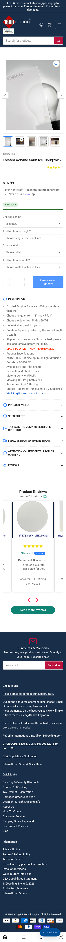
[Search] (58, 40)
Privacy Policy (11, 849)
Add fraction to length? (17, 231)
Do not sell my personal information (25, 864)
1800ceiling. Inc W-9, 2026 (18, 883)
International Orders (15, 893)
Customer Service (14, 816)
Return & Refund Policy (16, 854)
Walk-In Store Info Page (17, 874)
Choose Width (11, 245)
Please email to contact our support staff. (28, 693)
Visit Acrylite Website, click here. (26, 393)
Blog (5, 831)
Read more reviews (33, 610)
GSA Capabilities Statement (20, 756)
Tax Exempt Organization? (18, 792)
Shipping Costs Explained (18, 821)
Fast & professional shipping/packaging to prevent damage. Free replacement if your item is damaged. (33, 6)
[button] (30, 600)
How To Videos (12, 811)
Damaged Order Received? (19, 797)
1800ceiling (9, 154)
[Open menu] (59, 25)
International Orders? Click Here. (23, 764)
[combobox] (33, 41)
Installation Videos (14, 869)
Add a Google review (15, 888)
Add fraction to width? (16, 260)
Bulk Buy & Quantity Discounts (21, 782)
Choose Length (12, 216)
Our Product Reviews (15, 826)
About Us (8, 806)
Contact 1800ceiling (15, 787)
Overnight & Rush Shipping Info (21, 801)
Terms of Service (13, 859)
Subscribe (54, 665)
